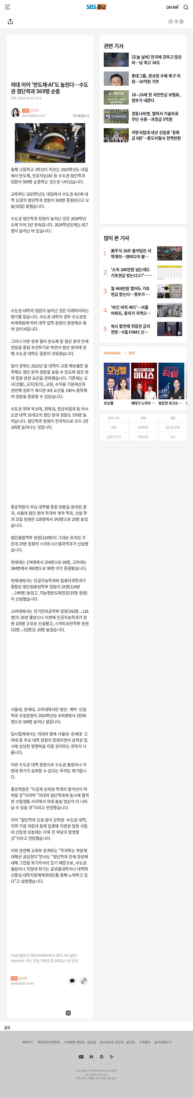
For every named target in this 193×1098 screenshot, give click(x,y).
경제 (143, 418)
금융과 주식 (114, 436)
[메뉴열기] (7, 7)
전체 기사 (113, 418)
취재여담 (143, 427)
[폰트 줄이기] (170, 21)
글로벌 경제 (172, 427)
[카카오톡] (72, 981)
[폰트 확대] (181, 21)
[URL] (83, 981)
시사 (172, 436)
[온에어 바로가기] (172, 7)
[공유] (10, 21)
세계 (114, 427)
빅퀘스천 (143, 436)
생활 (172, 418)
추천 (132, 352)
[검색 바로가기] (186, 7)
